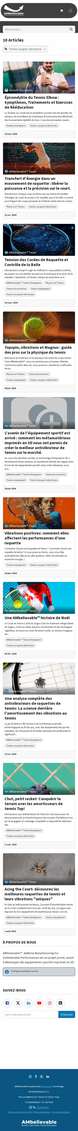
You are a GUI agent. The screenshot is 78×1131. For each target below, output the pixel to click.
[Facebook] (7, 1003)
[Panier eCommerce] (61, 10)
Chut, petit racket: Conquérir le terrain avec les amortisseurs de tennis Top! (34, 803)
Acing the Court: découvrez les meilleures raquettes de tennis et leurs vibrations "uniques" (35, 894)
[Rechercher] (71, 29)
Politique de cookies (41, 1112)
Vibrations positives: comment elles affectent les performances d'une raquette (37, 538)
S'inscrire (67, 1014)
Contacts (43, 1107)
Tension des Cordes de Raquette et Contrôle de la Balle (36, 262)
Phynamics (46, 1086)
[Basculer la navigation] (70, 11)
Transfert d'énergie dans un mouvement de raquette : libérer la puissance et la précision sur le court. (38, 183)
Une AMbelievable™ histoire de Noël (37, 617)
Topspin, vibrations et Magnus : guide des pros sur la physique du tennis (38, 350)
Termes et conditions (61, 1112)
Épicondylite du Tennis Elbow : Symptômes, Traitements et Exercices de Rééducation (39, 102)
